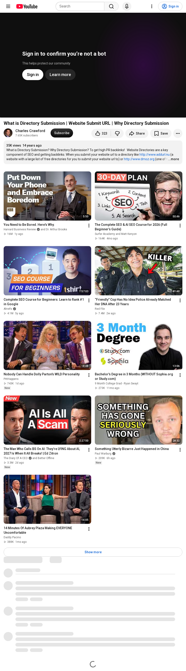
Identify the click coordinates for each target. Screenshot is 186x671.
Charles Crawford (30, 131)
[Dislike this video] (117, 133)
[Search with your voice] (126, 6)
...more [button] (173, 159)
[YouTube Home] (27, 6)
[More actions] (177, 133)
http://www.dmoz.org (139, 159)
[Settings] (151, 6)
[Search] (111, 6)
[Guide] (8, 6)
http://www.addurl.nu (155, 154)
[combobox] (81, 6)
